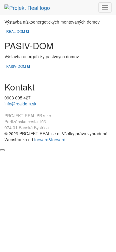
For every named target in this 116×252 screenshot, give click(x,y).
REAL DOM (16, 31)
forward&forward (49, 139)
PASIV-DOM (16, 66)
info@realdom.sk (20, 104)
